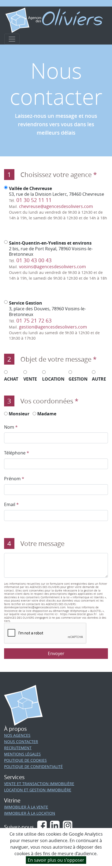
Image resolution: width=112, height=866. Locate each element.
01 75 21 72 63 (34, 320)
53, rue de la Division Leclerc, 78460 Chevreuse (58, 203)
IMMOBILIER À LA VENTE (26, 807)
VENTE (30, 379)
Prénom (14, 479)
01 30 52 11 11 (34, 200)
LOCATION (53, 379)
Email (11, 504)
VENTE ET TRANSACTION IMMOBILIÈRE (39, 783)
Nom (11, 427)
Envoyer (56, 653)
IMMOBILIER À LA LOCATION (29, 813)
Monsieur (18, 414)
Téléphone (16, 453)
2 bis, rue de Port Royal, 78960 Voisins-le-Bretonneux (58, 260)
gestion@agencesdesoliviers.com (53, 327)
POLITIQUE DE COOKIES (25, 760)
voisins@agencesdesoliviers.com (52, 267)
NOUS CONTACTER (21, 741)
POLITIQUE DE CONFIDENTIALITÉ (33, 766)
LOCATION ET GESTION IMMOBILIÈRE (37, 789)
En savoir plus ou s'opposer (56, 860)
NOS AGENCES (17, 735)
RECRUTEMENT (18, 747)
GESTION (78, 379)
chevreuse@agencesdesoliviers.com (56, 206)
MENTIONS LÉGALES (22, 754)
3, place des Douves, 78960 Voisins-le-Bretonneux (54, 320)
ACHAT (11, 379)
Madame (46, 414)
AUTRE (99, 379)
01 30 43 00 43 (34, 260)
